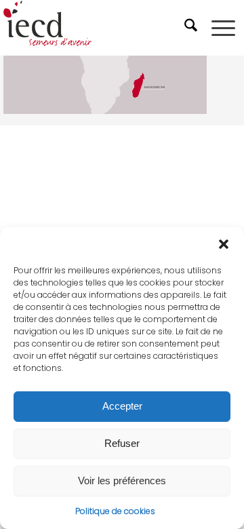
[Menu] (223, 28)
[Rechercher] (192, 28)
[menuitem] (192, 28)
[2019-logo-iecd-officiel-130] (97, 28)
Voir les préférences (122, 480)
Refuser (122, 443)
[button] (223, 244)
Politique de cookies (115, 511)
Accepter (122, 406)
